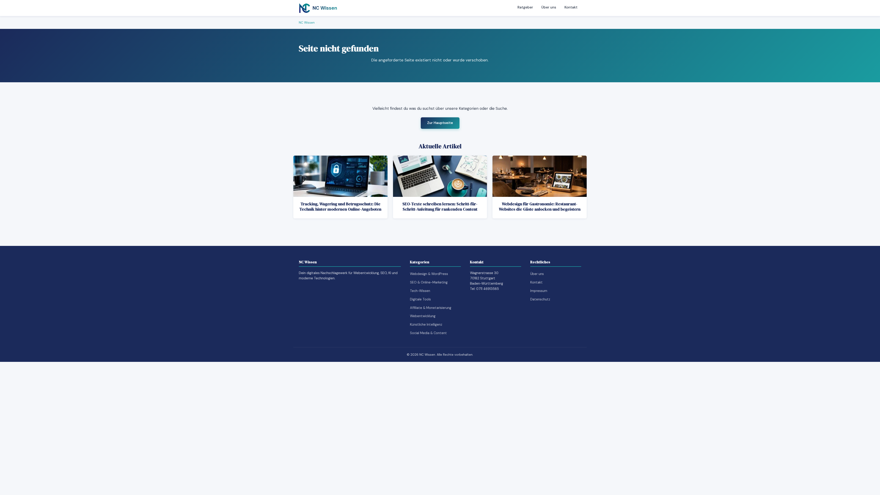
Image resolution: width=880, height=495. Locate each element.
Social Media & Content (428, 333)
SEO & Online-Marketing (429, 282)
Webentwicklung (422, 316)
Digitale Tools (420, 299)
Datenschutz (540, 299)
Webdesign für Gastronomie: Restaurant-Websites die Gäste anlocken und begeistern (539, 206)
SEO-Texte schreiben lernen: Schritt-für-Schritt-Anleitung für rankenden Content (439, 206)
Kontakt (571, 7)
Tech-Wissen (420, 291)
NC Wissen (307, 23)
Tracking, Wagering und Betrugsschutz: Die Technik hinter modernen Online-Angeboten (340, 206)
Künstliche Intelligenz (426, 324)
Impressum (538, 291)
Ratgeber (525, 7)
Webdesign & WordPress (429, 274)
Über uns (548, 7)
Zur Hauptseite (440, 123)
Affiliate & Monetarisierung (430, 308)
